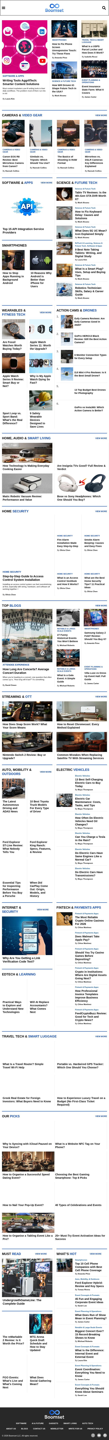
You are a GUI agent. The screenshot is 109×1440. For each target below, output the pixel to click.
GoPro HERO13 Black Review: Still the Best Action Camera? (90, 339)
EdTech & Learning (83, 243)
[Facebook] (105, 1435)
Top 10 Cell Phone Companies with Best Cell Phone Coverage (88, 1267)
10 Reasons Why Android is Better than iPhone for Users (41, 280)
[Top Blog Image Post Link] (64, 29)
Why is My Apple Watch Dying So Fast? (40, 379)
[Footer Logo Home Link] (54, 1414)
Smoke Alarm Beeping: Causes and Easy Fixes (94, 542)
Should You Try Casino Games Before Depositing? (89, 956)
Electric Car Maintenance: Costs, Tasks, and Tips (88, 802)
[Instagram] (93, 1435)
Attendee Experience (16, 665)
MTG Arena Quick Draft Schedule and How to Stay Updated (38, 1343)
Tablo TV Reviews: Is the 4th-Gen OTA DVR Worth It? (90, 196)
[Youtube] (99, 1435)
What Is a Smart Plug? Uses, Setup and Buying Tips (90, 272)
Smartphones (59, 40)
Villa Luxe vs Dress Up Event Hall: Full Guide (95, 676)
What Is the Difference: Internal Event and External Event (89, 1353)
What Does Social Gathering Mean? (40, 1381)
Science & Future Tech (64, 81)
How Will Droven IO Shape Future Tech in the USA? (64, 88)
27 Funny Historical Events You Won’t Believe (67, 638)
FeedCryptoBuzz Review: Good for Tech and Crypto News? (91, 1016)
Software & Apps (13, 76)
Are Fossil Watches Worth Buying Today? (12, 345)
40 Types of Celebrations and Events (78, 1205)
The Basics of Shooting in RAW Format (67, 159)
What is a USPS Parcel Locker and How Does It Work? (93, 49)
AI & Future (38, 1423)
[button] (5, 8)
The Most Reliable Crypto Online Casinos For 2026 (89, 920)
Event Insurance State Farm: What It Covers (93, 89)
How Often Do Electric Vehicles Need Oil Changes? (89, 821)
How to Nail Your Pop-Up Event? (23, 1205)
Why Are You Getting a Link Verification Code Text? (21, 959)
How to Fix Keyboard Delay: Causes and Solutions (88, 215)
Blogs (24, 1429)
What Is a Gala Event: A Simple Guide (66, 678)
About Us (11, 1429)
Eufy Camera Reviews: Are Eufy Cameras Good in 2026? (89, 321)
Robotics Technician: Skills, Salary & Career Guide (89, 291)
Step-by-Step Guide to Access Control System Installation (23, 578)
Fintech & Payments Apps (86, 913)
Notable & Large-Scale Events (66, 630)
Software (21, 1423)
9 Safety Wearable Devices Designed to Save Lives (37, 420)
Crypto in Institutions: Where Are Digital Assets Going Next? (91, 975)
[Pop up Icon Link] (104, 7)
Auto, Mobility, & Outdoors (87, 1279)
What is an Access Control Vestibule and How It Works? (68, 581)
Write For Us (75, 1429)
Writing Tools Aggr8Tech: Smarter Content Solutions (21, 82)
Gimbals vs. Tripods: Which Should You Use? (40, 159)
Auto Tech (87, 1423)
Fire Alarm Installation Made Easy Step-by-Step (67, 542)
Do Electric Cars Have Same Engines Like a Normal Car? (89, 856)
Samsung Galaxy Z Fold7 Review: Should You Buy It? (95, 636)
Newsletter (57, 1429)
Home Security (12, 572)
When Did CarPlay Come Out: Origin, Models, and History (39, 889)
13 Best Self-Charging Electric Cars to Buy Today (89, 783)
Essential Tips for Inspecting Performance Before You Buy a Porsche (12, 889)
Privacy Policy (95, 1429)
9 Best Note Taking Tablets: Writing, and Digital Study (88, 253)
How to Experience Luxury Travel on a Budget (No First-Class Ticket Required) (81, 1101)
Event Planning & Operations (91, 81)
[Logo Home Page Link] (54, 8)
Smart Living (70, 1423)
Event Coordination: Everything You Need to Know (90, 1372)
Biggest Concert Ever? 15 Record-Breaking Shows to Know (89, 1334)
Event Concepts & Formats (87, 1295)
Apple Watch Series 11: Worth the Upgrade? (40, 345)
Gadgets (53, 1423)
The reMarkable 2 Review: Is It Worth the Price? (13, 1340)
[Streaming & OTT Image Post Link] (27, 453)
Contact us (39, 1429)
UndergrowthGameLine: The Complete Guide (22, 1302)
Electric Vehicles (82, 776)
